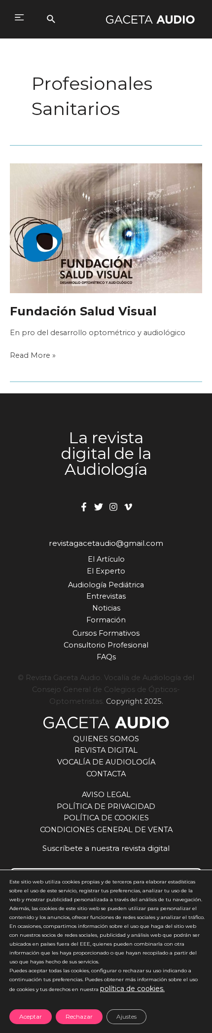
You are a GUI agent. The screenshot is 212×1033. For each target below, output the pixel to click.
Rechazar (79, 1016)
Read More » (33, 356)
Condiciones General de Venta (106, 829)
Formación (106, 619)
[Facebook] (83, 506)
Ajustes (126, 1016)
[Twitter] (98, 506)
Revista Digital (106, 750)
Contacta (106, 773)
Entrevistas (106, 596)
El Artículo (106, 559)
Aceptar (30, 1016)
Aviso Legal (106, 794)
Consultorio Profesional (106, 645)
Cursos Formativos (106, 633)
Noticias (106, 608)
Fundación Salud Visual (83, 311)
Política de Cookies (106, 817)
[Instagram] (113, 506)
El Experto (106, 571)
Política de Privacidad (106, 806)
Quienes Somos (106, 738)
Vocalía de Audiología (106, 762)
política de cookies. (132, 988)
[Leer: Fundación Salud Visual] (106, 228)
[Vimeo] (128, 506)
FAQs (106, 656)
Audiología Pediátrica (106, 584)
